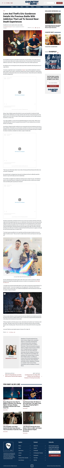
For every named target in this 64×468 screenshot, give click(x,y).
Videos (32, 6)
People (23, 69)
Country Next (45, 6)
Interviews (38, 6)
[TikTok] (10, 3)
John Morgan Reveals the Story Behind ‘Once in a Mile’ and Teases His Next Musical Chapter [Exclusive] (32, 429)
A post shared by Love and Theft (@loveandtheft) (20, 216)
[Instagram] (6, 3)
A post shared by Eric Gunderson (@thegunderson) (20, 109)
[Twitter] (4, 3)
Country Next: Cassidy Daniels (51, 46)
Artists (27, 6)
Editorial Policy (58, 465)
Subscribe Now (53, 86)
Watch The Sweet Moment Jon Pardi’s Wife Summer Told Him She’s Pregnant (13, 375)
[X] (34, 27)
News (17, 6)
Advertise (48, 465)
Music (22, 6)
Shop (52, 6)
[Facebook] (2, 3)
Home (12, 6)
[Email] (39, 27)
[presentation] (12, 393)
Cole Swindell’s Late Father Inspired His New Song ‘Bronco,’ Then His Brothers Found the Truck (12, 428)
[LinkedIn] (37, 27)
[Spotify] (12, 3)
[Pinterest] (35, 27)
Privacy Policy (52, 465)
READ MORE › (5, 410)
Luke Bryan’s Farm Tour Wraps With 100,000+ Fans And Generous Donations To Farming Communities (32, 376)
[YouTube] (8, 3)
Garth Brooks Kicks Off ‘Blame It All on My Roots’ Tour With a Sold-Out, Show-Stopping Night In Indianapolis (32, 404)
